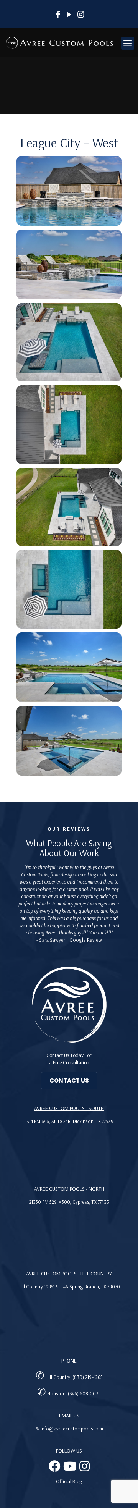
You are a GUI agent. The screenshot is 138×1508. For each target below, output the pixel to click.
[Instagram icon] (81, 15)
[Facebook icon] (58, 15)
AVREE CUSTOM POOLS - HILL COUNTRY (69, 1273)
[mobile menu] (127, 43)
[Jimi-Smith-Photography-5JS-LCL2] (69, 507)
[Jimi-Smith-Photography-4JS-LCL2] (69, 424)
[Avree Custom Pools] (59, 42)
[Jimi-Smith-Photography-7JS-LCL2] (69, 667)
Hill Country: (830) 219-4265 (74, 1377)
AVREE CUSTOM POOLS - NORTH (69, 1188)
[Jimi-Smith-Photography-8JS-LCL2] (69, 741)
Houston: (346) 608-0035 (74, 1393)
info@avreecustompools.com (72, 1429)
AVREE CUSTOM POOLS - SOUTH (69, 1108)
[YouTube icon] (69, 15)
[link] (69, 1005)
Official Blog (69, 1481)
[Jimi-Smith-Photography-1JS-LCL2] (69, 191)
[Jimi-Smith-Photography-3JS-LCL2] (69, 342)
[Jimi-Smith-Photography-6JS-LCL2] (69, 589)
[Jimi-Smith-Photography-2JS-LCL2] (69, 264)
